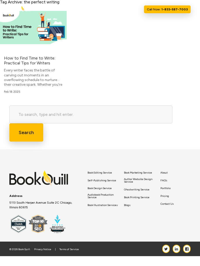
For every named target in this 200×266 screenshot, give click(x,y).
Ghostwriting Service (136, 189)
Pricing (164, 196)
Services (90, 9)
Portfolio (165, 188)
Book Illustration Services (103, 205)
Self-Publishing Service (102, 180)
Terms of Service (69, 249)
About (76, 9)
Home (64, 9)
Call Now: (167, 9)
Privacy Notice (42, 249)
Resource (110, 9)
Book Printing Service (136, 197)
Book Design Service (100, 188)
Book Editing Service (100, 172)
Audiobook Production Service (101, 196)
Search (26, 132)
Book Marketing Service (138, 172)
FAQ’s (163, 180)
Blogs (127, 205)
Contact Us (132, 9)
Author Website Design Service (138, 180)
